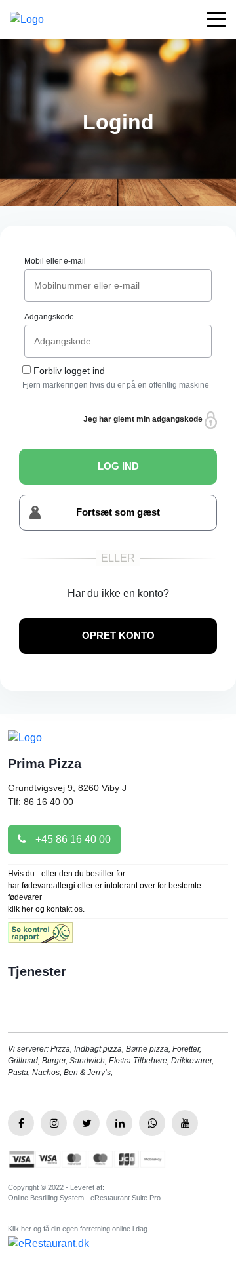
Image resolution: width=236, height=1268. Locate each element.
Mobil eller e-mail (55, 261)
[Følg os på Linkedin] (119, 1123)
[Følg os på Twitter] (86, 1123)
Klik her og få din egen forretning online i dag (78, 1229)
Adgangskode (49, 316)
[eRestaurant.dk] (48, 1243)
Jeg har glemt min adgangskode (144, 419)
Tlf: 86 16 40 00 (40, 801)
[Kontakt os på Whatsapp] (152, 1123)
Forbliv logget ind (69, 370)
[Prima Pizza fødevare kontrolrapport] (40, 936)
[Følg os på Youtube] (185, 1123)
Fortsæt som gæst (118, 512)
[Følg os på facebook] (21, 1123)
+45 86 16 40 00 (72, 839)
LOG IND (118, 466)
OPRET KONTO (118, 635)
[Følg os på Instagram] (54, 1123)
